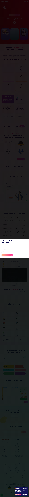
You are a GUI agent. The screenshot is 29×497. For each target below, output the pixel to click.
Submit (7, 254)
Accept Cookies (18, 494)
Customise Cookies (24, 494)
